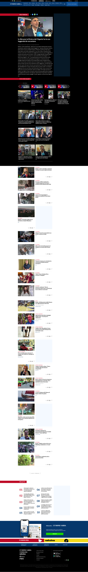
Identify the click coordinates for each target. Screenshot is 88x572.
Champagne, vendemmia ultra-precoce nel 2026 (42, 457)
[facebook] (12, 0)
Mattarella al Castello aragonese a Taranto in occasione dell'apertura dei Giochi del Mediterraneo (26, 122)
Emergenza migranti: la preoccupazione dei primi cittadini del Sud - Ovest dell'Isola (43, 432)
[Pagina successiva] (30, 473)
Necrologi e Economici (39, 552)
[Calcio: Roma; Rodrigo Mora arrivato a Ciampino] (26, 277)
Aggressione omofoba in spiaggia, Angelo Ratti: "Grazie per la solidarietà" (43, 316)
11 (37, 473)
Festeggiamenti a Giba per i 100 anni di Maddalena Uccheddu (50, 101)
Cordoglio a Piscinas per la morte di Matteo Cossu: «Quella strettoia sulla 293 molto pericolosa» (46, 506)
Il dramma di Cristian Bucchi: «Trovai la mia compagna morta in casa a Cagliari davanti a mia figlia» (46, 495)
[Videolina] (34, 0)
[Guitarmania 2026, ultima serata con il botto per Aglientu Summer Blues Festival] (37, 94)
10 (36, 473)
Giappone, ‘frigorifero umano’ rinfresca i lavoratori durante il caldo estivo (25, 158)
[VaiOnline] (48, 0)
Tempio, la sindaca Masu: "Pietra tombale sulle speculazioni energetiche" (42, 367)
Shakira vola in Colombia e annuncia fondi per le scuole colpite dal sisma (43, 169)
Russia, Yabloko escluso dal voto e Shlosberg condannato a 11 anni (43, 444)
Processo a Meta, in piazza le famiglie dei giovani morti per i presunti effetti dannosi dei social (43, 183)
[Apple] (60, 553)
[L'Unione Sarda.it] (16, 4)
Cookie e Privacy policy (40, 550)
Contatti (37, 555)
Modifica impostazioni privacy (41, 556)
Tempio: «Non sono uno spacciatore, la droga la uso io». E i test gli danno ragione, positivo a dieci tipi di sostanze (29, 502)
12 (38, 473)
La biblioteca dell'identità (46, 545)
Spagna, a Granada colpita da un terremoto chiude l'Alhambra (25, 220)
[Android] (60, 556)
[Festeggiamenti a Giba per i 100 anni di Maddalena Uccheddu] (50, 94)
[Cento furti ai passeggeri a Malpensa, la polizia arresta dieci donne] (26, 198)
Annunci (56, 544)
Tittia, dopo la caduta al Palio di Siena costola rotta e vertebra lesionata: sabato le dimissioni (29, 489)
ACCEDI (76, 0)
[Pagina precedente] (40, 473)
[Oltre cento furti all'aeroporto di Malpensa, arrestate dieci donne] (26, 249)
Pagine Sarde (65, 544)
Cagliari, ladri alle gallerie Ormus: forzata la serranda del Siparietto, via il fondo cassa (43, 329)
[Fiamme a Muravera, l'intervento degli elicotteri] (24, 94)
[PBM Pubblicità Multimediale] (53, 0)
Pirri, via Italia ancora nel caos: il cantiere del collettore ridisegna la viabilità (26, 354)
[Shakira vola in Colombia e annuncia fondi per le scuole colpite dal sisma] (26, 172)
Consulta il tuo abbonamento (23, 545)
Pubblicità (38, 553)
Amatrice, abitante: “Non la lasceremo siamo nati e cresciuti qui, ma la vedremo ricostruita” (43, 288)
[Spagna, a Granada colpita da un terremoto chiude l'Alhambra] (26, 211)
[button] (30, 14)
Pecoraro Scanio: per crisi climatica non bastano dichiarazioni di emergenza (43, 262)
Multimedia (23, 14)
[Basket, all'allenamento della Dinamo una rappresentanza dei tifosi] (26, 305)
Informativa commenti (39, 558)
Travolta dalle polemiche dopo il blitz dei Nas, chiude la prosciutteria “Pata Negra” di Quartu (29, 495)
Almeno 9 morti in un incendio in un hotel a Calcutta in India (43, 233)
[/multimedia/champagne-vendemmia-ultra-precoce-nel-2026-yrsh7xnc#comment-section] (51, 464)
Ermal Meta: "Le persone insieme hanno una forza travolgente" (43, 139)
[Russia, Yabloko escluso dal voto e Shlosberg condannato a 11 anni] (26, 447)
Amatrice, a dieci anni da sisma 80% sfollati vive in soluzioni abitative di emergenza (26, 418)
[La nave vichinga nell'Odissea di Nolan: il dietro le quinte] (26, 396)
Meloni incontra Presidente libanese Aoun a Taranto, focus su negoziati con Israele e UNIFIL (26, 140)
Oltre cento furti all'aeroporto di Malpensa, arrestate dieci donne (42, 246)
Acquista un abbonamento (35, 545)
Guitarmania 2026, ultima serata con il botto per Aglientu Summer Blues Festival (37, 101)
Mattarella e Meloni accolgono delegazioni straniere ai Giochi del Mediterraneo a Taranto (63, 101)
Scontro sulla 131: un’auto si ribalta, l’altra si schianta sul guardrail (29, 508)
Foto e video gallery (24, 78)
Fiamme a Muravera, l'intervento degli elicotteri (24, 100)
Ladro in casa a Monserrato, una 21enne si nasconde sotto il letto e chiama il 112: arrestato (46, 489)
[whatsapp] (14, 0)
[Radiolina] (41, 0)
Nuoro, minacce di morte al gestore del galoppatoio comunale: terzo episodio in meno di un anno (43, 380)
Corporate (38, 559)
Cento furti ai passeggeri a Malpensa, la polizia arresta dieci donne (42, 196)
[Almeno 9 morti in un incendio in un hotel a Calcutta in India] (26, 236)
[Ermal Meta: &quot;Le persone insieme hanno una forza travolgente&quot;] (44, 132)
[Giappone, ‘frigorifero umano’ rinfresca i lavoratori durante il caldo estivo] (26, 150)
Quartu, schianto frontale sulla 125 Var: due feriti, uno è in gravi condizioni (29, 512)
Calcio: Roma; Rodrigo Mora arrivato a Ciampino (41, 274)
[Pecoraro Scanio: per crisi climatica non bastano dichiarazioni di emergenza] (26, 264)
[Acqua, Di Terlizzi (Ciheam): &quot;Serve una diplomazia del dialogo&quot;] (44, 150)
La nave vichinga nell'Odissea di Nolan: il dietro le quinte (42, 393)
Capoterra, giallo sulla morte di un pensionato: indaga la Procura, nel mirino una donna (46, 512)
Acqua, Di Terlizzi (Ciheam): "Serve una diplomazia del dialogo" (43, 157)
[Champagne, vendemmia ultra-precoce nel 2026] (26, 460)
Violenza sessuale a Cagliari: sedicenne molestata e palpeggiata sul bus (46, 501)
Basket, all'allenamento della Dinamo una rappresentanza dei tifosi (43, 303)
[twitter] (11, 0)
